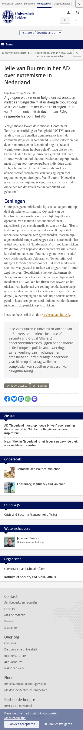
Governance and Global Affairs (24, 569)
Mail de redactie (14, 615)
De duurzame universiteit (20, 649)
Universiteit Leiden (12, 3)
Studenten (29, 3)
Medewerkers (44, 3)
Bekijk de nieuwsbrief (18, 706)
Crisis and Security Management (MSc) (30, 515)
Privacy (9, 621)
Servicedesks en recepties (20, 603)
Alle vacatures (13, 662)
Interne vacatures (15, 656)
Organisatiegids (62, 3)
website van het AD (56, 314)
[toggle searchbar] (77, 12)
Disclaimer (11, 628)
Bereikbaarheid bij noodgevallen (25, 684)
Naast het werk (14, 668)
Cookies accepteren (22, 724)
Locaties (9, 609)
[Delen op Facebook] (7, 399)
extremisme (40, 385)
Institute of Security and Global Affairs (30, 577)
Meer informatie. (15, 718)
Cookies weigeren (60, 724)
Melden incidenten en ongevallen (25, 690)
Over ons (10, 643)
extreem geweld (16, 385)
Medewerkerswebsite (14, 53)
